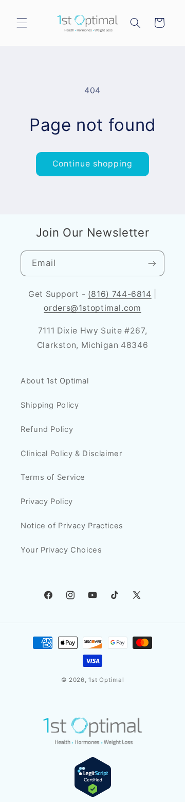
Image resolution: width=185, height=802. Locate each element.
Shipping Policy (50, 405)
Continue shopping (92, 164)
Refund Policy (47, 429)
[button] (21, 23)
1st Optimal (106, 679)
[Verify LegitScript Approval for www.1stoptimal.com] (93, 794)
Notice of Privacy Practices (72, 525)
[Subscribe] (152, 263)
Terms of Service (53, 477)
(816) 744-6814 (120, 294)
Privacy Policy (47, 501)
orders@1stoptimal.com (92, 308)
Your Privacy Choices (61, 550)
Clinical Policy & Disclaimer (71, 453)
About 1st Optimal (55, 381)
